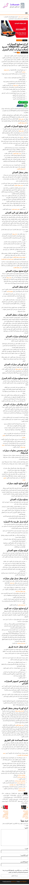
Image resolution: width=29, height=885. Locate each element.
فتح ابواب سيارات (21, 777)
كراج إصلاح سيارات (17, 797)
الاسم (26, 848)
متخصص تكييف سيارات (20, 780)
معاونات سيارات (21, 775)
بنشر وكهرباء (14, 793)
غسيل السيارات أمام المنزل (7, 259)
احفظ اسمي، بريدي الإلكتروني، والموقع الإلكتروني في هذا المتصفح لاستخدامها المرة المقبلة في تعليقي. (15, 871)
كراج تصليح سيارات (23, 799)
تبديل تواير (12, 583)
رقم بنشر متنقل (18, 369)
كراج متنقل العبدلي (12, 801)
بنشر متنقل (21, 119)
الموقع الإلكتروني (24, 861)
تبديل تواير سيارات (21, 643)
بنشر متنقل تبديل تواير (20, 591)
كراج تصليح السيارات (8, 797)
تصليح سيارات (10, 291)
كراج (22, 137)
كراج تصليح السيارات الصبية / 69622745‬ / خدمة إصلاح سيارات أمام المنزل (5, 814)
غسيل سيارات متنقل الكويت (19, 257)
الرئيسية (26, 16)
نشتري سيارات (22, 788)
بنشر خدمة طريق (15, 209)
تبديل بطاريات (13, 784)
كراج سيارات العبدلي (13, 799)
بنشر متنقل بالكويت (18, 185)
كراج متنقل (20, 16)
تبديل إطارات (8, 793)
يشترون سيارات (21, 790)
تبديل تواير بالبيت (21, 605)
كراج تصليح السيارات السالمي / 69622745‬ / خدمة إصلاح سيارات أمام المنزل (25, 814)
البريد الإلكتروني (24, 855)
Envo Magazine (23, 881)
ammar (15, 52)
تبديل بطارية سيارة (21, 782)
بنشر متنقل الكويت (17, 153)
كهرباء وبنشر (5, 801)
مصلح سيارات (24, 803)
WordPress (13, 881)
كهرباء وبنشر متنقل (19, 711)
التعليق (26, 828)
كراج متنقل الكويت (22, 122)
